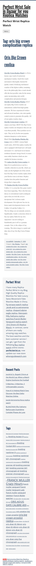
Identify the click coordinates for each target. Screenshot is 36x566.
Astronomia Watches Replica (18, 559)
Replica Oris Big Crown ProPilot (17, 185)
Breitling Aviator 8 (15, 436)
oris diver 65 (26, 521)
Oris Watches (16, 244)
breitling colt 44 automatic (23, 446)
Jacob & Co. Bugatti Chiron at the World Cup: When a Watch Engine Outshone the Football (17, 377)
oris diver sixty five (22, 536)
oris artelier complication (22, 508)
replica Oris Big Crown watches (17, 162)
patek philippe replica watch (13, 561)
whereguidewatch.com (16, 356)
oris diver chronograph (23, 533)
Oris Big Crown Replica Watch (14, 73)
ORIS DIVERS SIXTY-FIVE (23, 542)
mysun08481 (10, 241)
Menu (6, 31)
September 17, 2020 (20, 241)
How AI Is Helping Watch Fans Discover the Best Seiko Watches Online (17, 393)
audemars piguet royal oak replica (17, 562)
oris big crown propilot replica (16, 518)
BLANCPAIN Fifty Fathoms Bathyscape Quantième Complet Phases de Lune (16, 410)
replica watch (12, 548)
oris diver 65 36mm (14, 524)
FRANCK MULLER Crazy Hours (18, 482)
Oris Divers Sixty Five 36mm (13, 545)
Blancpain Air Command (12, 433)
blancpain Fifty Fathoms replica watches (16, 316)
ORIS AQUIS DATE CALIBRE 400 (16, 503)
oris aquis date (17, 498)
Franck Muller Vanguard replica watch (16, 320)
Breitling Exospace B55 (12, 449)
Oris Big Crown (16, 254)
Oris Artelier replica (11, 512)
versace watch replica (18, 304)
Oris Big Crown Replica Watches (14, 102)
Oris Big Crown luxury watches (14, 122)
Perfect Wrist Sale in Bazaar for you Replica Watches (16, 11)
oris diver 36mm (18, 521)
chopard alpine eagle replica (16, 311)
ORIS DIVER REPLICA (11, 536)
